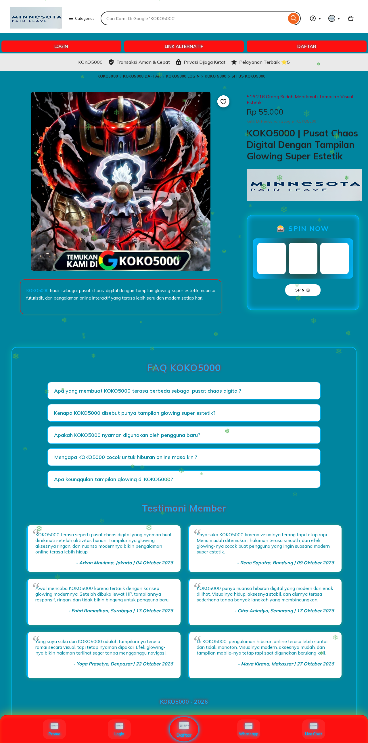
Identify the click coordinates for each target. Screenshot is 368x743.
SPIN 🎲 (302, 290)
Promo (54, 734)
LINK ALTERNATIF (184, 46)
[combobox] (194, 18)
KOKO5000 (107, 76)
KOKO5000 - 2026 (184, 701)
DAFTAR (306, 46)
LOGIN (61, 46)
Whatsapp (248, 734)
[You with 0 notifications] (334, 18)
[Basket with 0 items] (351, 18)
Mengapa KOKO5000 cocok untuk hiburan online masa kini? (125, 457)
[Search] (294, 18)
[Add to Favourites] (223, 101)
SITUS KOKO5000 (248, 76)
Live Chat (313, 734)
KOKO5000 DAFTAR (142, 76)
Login (119, 734)
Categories (85, 18)
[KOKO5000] (36, 30)
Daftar (184, 735)
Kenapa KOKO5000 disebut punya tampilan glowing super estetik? (135, 413)
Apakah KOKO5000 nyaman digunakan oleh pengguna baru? (127, 435)
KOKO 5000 (215, 76)
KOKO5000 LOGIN (183, 76)
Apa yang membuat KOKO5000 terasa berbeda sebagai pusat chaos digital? (147, 390)
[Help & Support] (315, 18)
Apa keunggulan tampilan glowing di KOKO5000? (113, 479)
